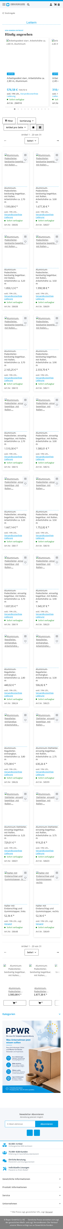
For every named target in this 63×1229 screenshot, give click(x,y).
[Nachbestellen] (59, 4)
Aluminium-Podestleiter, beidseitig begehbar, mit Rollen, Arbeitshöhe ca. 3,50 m (46, 276)
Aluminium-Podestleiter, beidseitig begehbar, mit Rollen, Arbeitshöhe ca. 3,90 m (46, 358)
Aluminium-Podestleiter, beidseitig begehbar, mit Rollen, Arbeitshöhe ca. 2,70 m (14, 195)
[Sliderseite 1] (14, 109)
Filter (10, 120)
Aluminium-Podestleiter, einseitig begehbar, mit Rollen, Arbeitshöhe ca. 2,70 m (15, 439)
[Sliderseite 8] (38, 109)
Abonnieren (47, 1124)
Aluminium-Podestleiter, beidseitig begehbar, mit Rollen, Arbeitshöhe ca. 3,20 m (14, 276)
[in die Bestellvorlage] (25, 160)
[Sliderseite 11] (48, 109)
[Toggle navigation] (4, 3)
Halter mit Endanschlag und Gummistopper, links (15, 908)
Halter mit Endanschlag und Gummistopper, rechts (47, 908)
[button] (37, 5)
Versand (8, 923)
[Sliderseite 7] (35, 109)
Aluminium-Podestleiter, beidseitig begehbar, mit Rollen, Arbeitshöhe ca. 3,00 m (46, 195)
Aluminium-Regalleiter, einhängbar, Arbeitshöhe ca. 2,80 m (14, 675)
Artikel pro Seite (14, 127)
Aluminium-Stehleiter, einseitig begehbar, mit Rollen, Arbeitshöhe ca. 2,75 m (47, 754)
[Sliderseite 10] (45, 109)
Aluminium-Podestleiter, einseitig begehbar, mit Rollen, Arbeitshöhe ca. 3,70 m (15, 596)
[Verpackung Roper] (16, 4)
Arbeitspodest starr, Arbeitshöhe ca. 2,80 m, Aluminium (26, 80)
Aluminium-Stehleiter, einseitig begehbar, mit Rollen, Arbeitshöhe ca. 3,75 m (47, 833)
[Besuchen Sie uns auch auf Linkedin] (37, 1133)
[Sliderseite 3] (21, 109)
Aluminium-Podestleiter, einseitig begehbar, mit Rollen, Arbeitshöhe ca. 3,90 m (47, 596)
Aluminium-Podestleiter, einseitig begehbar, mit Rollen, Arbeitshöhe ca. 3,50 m (47, 517)
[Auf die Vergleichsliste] (25, 155)
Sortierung (25, 120)
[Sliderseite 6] (31, 109)
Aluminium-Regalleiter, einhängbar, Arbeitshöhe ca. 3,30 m (46, 675)
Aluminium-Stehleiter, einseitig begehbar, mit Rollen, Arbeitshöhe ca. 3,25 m (15, 833)
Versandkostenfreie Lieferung (22, 95)
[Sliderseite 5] (28, 109)
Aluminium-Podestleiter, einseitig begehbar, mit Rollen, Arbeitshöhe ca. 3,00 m (47, 439)
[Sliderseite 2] (18, 109)
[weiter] (58, 140)
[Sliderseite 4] (25, 109)
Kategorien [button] (8, 1014)
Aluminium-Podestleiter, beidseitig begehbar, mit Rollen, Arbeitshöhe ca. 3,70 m (14, 358)
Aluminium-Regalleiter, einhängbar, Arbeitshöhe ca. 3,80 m (14, 754)
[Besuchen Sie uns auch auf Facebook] (30, 1133)
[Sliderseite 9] (41, 109)
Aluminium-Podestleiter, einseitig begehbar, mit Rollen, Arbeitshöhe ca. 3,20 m (15, 517)
